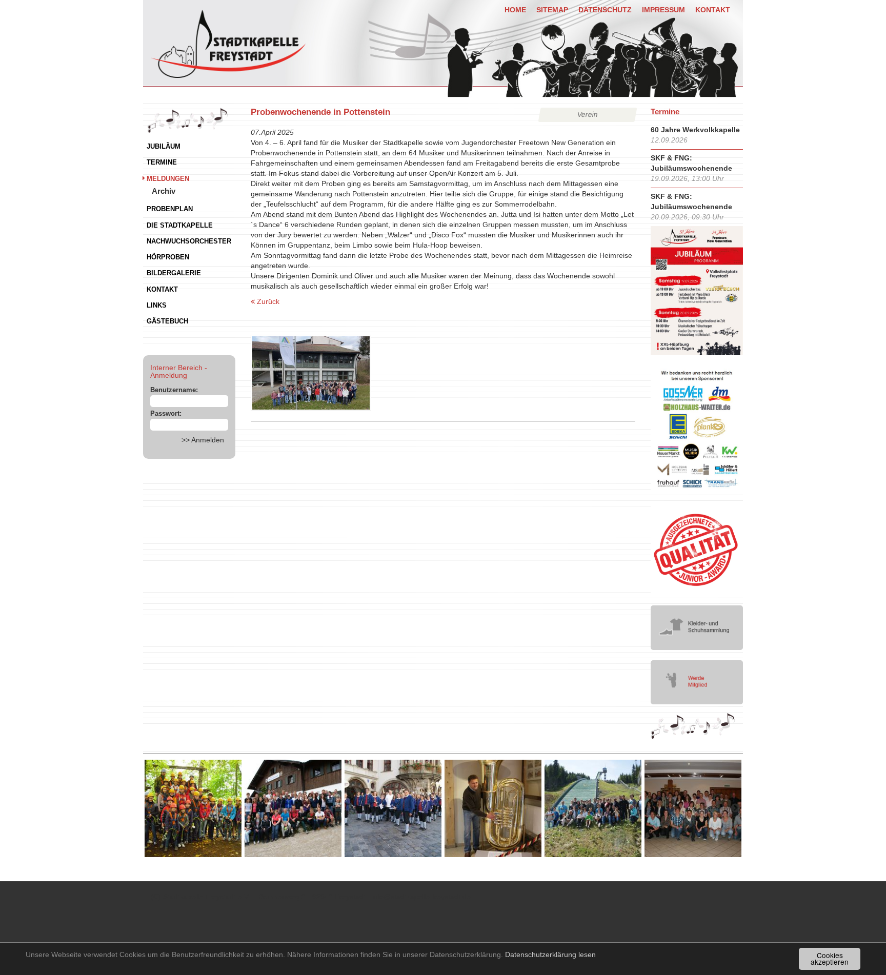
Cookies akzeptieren (830, 958)
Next (735, 808)
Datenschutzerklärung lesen (550, 955)
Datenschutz (605, 10)
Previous (151, 808)
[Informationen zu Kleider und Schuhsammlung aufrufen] (697, 627)
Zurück (267, 301)
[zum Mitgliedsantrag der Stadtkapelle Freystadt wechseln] (697, 682)
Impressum (663, 10)
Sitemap (552, 10)
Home (515, 10)
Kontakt (712, 10)
